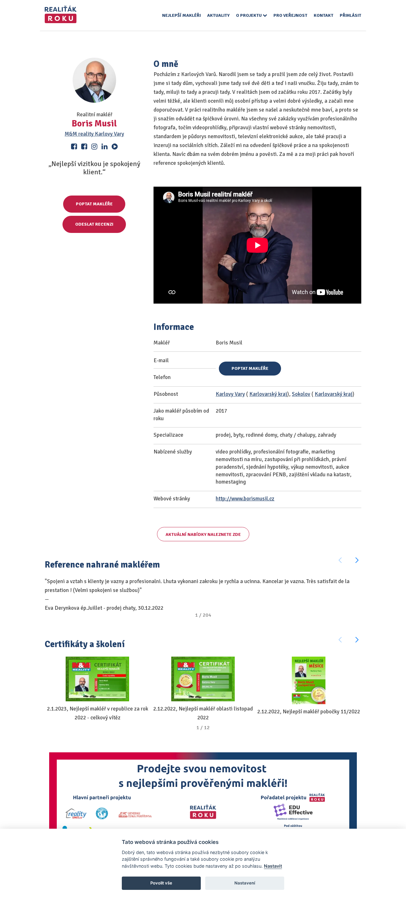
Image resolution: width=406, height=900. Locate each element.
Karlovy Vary (230, 394)
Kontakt (323, 15)
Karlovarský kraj (268, 394)
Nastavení (244, 882)
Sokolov (301, 394)
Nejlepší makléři (181, 15)
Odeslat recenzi (94, 224)
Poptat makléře (94, 204)
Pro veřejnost (290, 15)
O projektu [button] (249, 15)
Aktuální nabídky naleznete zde (203, 534)
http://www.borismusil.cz (245, 498)
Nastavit (273, 866)
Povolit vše (161, 882)
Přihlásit (350, 15)
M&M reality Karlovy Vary (94, 134)
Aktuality (218, 15)
